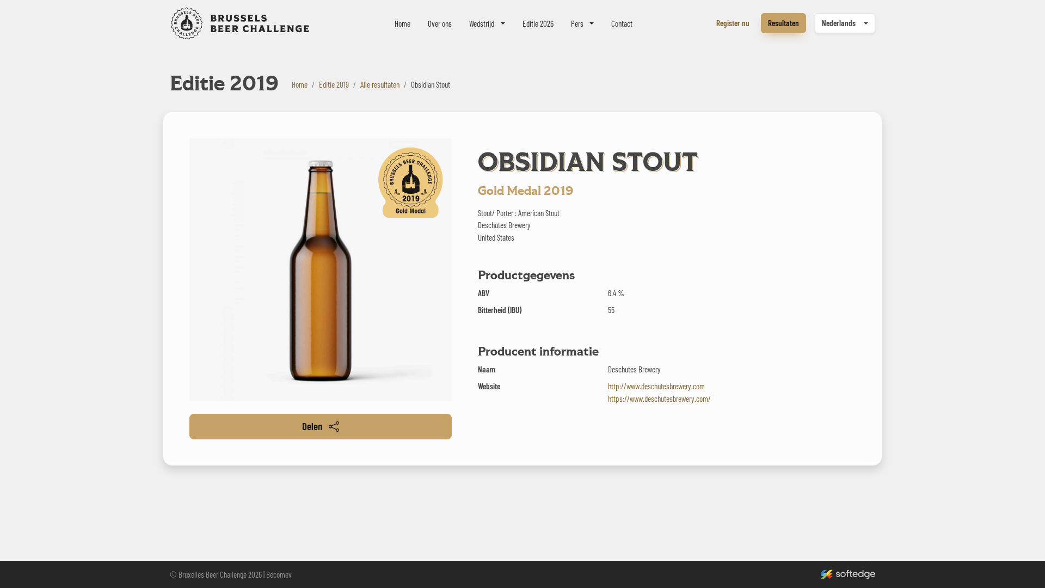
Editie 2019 (334, 84)
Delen (312, 426)
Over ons (440, 23)
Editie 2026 (538, 23)
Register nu (732, 23)
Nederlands (839, 23)
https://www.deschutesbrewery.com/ (659, 398)
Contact (621, 23)
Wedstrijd (481, 23)
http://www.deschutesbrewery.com (656, 386)
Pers (577, 23)
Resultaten (783, 23)
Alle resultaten (379, 84)
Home (402, 23)
